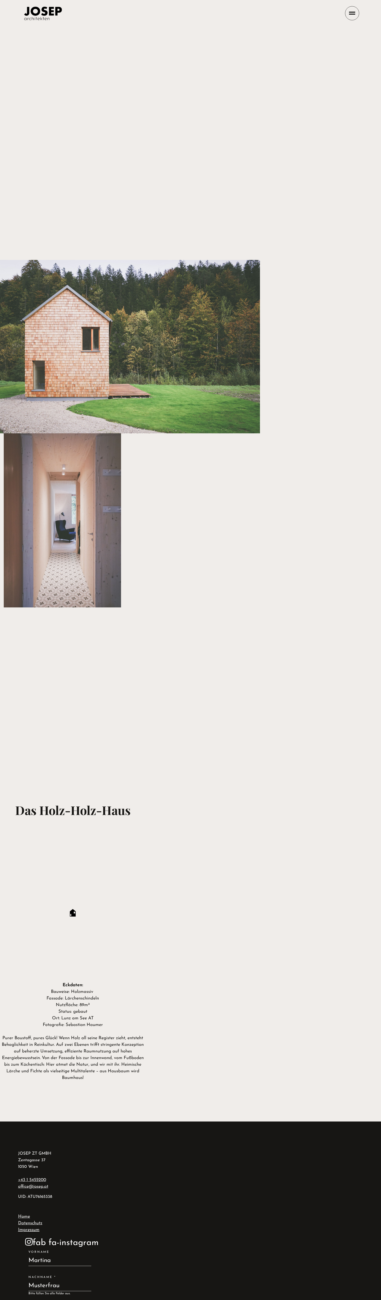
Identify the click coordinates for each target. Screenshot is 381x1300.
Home (24, 1216)
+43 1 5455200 (32, 1180)
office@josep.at (33, 1186)
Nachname (42, 1277)
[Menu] (352, 13)
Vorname (38, 1252)
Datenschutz (30, 1223)
